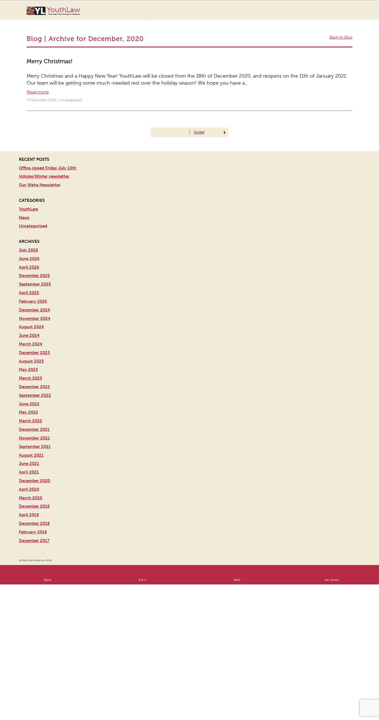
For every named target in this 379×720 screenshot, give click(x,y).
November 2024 (34, 303)
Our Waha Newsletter (39, 169)
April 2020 (29, 474)
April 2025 (29, 277)
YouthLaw (63, 11)
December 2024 (34, 294)
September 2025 (35, 269)
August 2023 (31, 346)
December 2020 (34, 465)
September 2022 (35, 380)
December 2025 (34, 260)
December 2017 (34, 525)
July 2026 (28, 235)
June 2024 (29, 320)
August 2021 (31, 439)
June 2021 (29, 448)
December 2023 (34, 337)
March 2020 (30, 482)
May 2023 (28, 354)
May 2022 (28, 397)
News (24, 202)
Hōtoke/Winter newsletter (44, 161)
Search (344, 13)
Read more (36, 79)
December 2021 (34, 414)
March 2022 (30, 405)
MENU (356, 10)
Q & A (142, 565)
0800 (237, 565)
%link (198, 117)
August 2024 (31, 311)
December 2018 (34, 508)
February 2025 (33, 286)
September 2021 (35, 431)
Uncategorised (58, 85)
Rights (47, 565)
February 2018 (33, 517)
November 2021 (34, 423)
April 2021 (29, 457)
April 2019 (29, 499)
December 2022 (34, 371)
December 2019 (34, 491)
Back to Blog (343, 31)
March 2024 (30, 329)
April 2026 (29, 252)
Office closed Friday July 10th (47, 152)
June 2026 (29, 243)
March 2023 (30, 363)
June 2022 (29, 388)
